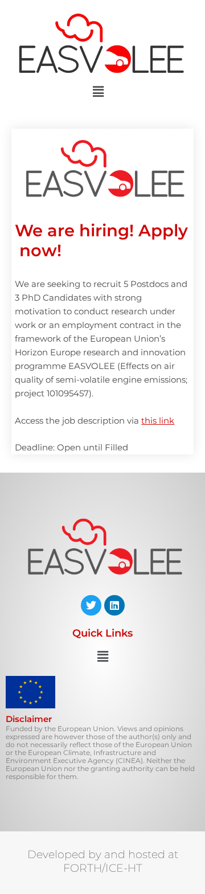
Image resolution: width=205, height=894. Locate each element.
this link (157, 421)
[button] (97, 92)
